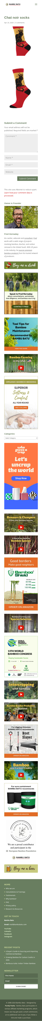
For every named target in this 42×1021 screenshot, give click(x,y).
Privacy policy (11, 905)
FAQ (7, 902)
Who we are (10, 888)
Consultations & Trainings (15, 892)
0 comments (20, 23)
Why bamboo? (11, 899)
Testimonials (10, 895)
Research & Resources (14, 909)
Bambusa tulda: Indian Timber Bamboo (20, 963)
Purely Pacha (10, 1006)
